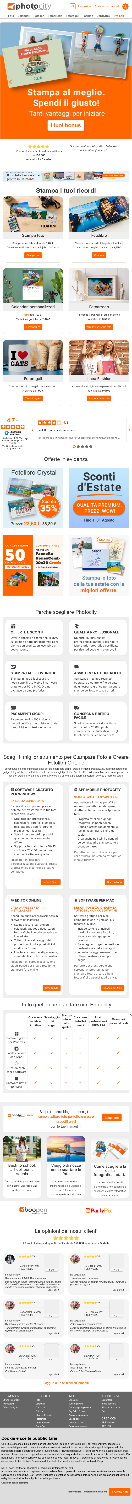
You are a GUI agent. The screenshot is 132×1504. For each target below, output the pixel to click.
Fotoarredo (41, 1418)
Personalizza (74, 1491)
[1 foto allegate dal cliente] (51, 1261)
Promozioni (8, 1403)
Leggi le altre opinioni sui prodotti (66, 1382)
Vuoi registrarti (76, 1403)
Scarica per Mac (112, 987)
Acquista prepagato (78, 1415)
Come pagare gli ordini (80, 1407)
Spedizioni (74, 1418)
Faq (103, 1411)
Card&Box (41, 1426)
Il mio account (109, 1403)
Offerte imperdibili (11, 1399)
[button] (10, 80)
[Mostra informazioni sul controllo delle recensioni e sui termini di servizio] (26, 438)
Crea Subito (51, 987)
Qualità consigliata (78, 1426)
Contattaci (107, 1399)
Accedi (115, 6)
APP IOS (106, 1426)
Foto (38, 1399)
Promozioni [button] (85, 6)
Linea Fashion (43, 1422)
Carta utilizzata (76, 1422)
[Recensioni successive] (129, 430)
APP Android (108, 1422)
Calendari (40, 1403)
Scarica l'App (114, 882)
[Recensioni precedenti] (32, 430)
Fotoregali (40, 1407)
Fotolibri (39, 1411)
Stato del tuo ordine (111, 1407)
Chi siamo (74, 1399)
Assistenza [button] (101, 6)
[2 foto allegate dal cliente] (51, 1307)
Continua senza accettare (14, 1482)
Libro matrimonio (44, 1415)
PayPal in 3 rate (77, 1411)
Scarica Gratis (50, 882)
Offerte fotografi (10, 1407)
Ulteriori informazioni (95, 1491)
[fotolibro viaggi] (66, 176)
